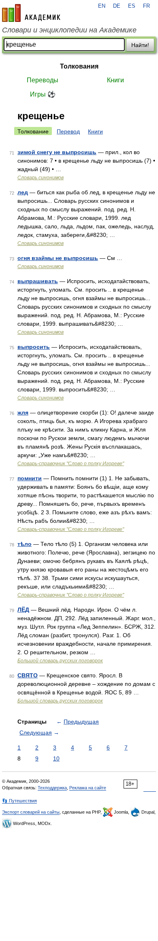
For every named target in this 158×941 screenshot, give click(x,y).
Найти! (140, 45)
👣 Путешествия (19, 800)
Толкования (79, 66)
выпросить (33, 347)
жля (22, 412)
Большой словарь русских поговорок (60, 661)
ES (131, 6)
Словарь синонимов (40, 177)
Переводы (42, 80)
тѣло (24, 544)
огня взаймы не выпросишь (57, 258)
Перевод (68, 131)
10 (56, 758)
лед (22, 192)
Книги (115, 80)
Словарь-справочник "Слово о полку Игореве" (70, 463)
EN (101, 6)
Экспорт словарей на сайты (31, 812)
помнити (29, 478)
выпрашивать (37, 281)
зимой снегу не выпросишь (56, 152)
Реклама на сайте (87, 787)
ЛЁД (23, 609)
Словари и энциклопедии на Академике (69, 30)
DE (116, 6)
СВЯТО (27, 675)
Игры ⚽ (43, 94)
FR (146, 6)
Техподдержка (52, 787)
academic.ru (31, 13)
